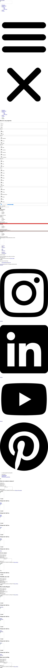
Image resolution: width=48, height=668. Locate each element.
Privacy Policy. (16, 562)
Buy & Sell (5, 9)
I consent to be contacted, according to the (9, 562)
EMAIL (1, 485)
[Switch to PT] (3, 117)
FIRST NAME (2, 578)
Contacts (3, 116)
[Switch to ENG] (3, 118)
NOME (1, 483)
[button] (24, 60)
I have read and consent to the (7, 258)
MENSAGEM (2, 489)
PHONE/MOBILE (3, 581)
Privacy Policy (12, 258)
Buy (4, 7)
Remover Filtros (2, 209)
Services (3, 6)
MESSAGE (2, 561)
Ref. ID (1, 592)
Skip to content (2, 0)
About (3, 10)
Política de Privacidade (18, 490)
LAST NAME (2, 579)
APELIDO (1, 484)
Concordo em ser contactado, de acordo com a (11, 490)
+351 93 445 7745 (2, 264)
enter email (1, 257)
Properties (3, 110)
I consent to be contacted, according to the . (9, 583)
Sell (4, 8)
